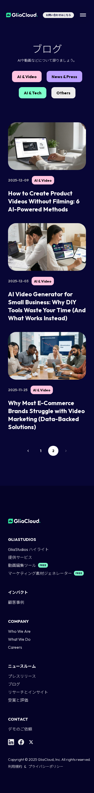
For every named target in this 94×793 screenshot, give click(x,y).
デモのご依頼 (20, 729)
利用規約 (15, 766)
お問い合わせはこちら (58, 15)
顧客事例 (16, 602)
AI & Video (27, 76)
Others (63, 92)
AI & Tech (32, 92)
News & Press (64, 76)
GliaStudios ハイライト (28, 549)
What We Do (19, 639)
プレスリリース (22, 676)
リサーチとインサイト (28, 692)
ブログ (14, 684)
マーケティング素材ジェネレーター (40, 573)
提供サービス (20, 557)
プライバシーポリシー (45, 766)
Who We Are (19, 631)
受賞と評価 (18, 700)
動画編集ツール (22, 565)
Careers (15, 647)
